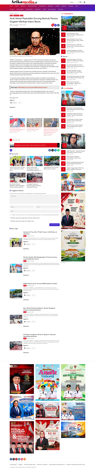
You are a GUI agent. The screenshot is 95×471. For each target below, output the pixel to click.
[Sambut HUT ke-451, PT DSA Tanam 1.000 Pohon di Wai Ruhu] (18, 161)
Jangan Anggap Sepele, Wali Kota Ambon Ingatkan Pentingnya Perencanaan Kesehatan (75, 168)
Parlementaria (16, 15)
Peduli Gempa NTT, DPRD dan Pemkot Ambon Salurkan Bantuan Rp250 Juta (75, 45)
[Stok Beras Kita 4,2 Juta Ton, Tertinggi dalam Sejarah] (34, 122)
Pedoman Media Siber (29, 464)
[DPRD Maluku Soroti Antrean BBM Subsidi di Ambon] (52, 161)
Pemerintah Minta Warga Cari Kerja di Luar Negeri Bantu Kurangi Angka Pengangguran (76, 77)
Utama (21, 15)
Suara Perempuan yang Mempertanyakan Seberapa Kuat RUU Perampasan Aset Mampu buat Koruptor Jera (76, 34)
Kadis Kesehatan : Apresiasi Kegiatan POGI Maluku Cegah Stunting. (76, 151)
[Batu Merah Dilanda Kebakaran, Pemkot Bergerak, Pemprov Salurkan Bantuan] (18, 178)
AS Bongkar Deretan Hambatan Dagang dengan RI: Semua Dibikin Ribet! (17, 129)
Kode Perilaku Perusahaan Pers (57, 464)
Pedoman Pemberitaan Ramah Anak (75, 464)
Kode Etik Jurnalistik (42, 464)
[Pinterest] (16, 459)
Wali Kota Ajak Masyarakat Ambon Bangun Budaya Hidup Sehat (75, 163)
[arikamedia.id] (38, 2)
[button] (80, 2)
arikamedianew (16, 24)
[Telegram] (55, 150)
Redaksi (20, 464)
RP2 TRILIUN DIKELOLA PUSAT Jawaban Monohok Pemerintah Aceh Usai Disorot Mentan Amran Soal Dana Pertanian (76, 65)
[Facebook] (49, 150)
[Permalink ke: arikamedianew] (11, 25)
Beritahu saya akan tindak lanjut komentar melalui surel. (25, 218)
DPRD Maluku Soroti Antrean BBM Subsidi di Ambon (51, 168)
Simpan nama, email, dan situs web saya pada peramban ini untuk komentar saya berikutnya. (35, 214)
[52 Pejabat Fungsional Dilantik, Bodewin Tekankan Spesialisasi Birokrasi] (35, 178)
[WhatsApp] (58, 150)
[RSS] (24, 459)
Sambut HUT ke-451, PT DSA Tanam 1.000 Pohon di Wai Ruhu (17, 169)
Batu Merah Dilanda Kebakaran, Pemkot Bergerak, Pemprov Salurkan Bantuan (17, 185)
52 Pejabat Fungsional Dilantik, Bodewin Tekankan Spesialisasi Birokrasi (34, 185)
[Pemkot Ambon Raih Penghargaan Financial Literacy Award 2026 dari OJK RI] (35, 161)
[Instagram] (22, 459)
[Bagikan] (58, 25)
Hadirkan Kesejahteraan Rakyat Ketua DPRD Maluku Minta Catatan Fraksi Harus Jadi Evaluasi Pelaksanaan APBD (75, 51)
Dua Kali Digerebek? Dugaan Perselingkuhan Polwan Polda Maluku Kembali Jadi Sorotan (74, 71)
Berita (11, 15)
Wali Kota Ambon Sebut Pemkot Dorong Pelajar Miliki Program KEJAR (75, 125)
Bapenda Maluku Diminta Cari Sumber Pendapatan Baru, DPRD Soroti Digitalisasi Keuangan (75, 39)
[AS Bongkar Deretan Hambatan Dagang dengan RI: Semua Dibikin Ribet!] (17, 122)
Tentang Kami (13, 464)
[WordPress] (19, 459)
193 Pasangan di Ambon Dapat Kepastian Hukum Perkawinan (74, 120)
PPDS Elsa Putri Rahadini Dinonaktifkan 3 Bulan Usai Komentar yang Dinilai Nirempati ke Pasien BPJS (76, 82)
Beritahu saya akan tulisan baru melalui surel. (22, 221)
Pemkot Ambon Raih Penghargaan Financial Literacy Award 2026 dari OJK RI (34, 169)
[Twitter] (52, 150)
